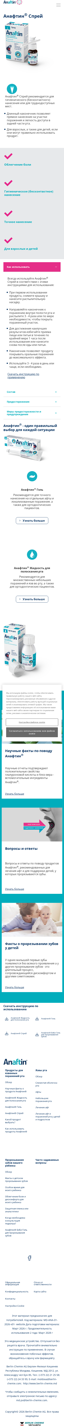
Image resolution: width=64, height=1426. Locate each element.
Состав (11, 391)
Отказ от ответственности (43, 1283)
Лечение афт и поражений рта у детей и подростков (47, 1116)
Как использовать (18, 266)
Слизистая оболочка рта (46, 1084)
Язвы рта (41, 1070)
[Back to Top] (58, 1420)
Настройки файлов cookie (32, 722)
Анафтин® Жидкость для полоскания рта (20, 1019)
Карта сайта (40, 1291)
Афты (38, 1092)
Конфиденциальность (17, 1291)
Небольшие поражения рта (43, 1100)
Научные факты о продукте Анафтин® (16, 1090)
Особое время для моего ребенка (14, 1189)
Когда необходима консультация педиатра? (15, 1220)
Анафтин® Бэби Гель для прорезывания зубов (50, 1034)
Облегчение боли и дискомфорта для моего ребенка (15, 1199)
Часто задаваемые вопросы (47, 1161)
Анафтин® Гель (48, 1018)
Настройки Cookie (14, 1306)
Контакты (10, 1299)
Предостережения (18, 401)
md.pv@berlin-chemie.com (31, 1400)
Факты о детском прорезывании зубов (16, 1180)
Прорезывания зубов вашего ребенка (14, 1162)
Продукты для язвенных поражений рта (14, 1073)
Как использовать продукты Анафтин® (16, 1130)
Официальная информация (12, 1283)
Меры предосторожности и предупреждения (24, 413)
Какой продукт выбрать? (13, 1121)
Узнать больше (33, 520)
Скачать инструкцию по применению (23, 375)
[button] (32, 520)
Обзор (8, 1082)
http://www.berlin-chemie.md (40, 1383)
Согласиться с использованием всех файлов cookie (32, 732)
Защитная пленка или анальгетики (16, 1210)
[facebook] (29, 1258)
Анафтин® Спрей (19, 1033)
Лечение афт (42, 1107)
